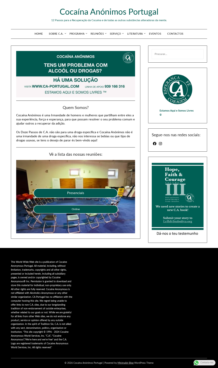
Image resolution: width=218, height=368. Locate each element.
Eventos (155, 34)
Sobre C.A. (56, 34)
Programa (76, 34)
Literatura (135, 34)
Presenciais (75, 193)
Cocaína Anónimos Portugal (109, 12)
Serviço (115, 34)
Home (39, 34)
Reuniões (97, 34)
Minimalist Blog (126, 363)
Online (76, 209)
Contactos (175, 34)
